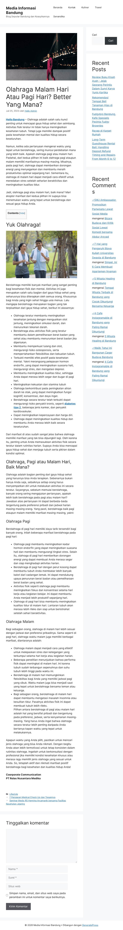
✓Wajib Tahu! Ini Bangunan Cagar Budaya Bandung (102, 352)
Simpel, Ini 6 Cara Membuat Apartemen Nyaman (104, 267)
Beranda (57, 7)
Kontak (71, 7)
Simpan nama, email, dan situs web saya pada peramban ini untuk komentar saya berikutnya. (37, 895)
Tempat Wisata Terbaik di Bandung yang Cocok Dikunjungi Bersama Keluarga (103, 297)
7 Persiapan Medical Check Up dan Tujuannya (32, 797)
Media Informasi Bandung (21, 10)
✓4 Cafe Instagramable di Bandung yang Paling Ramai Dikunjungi (102, 322)
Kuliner (85, 7)
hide (22, 213)
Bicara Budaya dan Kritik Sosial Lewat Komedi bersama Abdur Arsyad (102, 227)
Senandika (58, 16)
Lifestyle (13, 794)
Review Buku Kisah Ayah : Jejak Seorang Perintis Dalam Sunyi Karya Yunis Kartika (103, 85)
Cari (94, 34)
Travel (98, 7)
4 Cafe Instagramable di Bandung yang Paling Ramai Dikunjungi (102, 371)
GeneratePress (90, 925)
